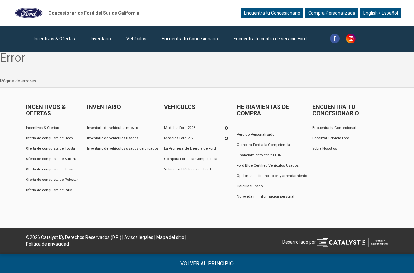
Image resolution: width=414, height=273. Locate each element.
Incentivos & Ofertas (54, 38)
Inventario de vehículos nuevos (112, 128)
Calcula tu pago (250, 186)
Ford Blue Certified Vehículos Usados (268, 165)
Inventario (101, 38)
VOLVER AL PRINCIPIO (207, 263)
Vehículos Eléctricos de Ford (187, 169)
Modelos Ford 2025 (179, 138)
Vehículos (136, 38)
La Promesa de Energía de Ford (190, 149)
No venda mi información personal (265, 196)
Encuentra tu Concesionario (272, 13)
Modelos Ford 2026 (179, 128)
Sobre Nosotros (324, 149)
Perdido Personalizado (255, 134)
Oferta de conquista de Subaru (51, 159)
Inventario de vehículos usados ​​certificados (122, 149)
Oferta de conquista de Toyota (50, 149)
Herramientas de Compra (263, 110)
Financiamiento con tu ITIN (259, 155)
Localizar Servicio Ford (330, 138)
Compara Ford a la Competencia (190, 159)
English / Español (380, 13)
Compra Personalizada (331, 13)
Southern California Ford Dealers (94, 13)
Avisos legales (138, 237)
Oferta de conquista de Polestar (52, 180)
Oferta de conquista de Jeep (49, 138)
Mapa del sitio (170, 237)
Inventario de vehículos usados (112, 138)
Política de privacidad (47, 243)
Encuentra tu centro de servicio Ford (270, 38)
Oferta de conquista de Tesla (49, 169)
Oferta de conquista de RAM (49, 190)
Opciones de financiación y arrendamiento (272, 176)
